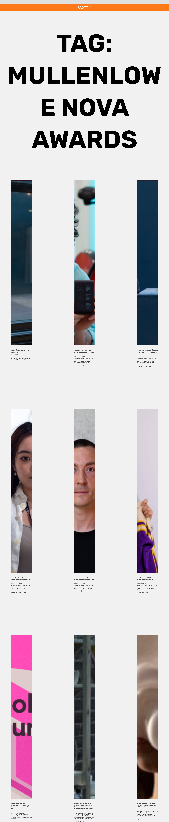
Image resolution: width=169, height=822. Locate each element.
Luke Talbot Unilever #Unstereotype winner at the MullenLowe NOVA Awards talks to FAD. (84, 351)
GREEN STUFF (80, 365)
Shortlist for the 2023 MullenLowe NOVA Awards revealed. (145, 579)
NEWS (146, 592)
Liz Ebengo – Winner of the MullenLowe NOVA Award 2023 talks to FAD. (20, 350)
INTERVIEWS (86, 365)
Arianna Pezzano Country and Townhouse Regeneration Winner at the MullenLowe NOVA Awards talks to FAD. (147, 351)
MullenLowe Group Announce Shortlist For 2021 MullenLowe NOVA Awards (146, 805)
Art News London (140, 592)
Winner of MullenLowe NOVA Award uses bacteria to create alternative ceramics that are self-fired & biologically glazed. (83, 806)
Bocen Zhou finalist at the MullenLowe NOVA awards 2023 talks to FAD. (21, 579)
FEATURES (143, 366)
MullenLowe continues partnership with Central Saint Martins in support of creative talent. (20, 806)
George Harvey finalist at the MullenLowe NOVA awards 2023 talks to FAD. (84, 579)
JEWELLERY (24, 592)
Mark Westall (19, 354)
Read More (16, 590)
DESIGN (75, 365)
